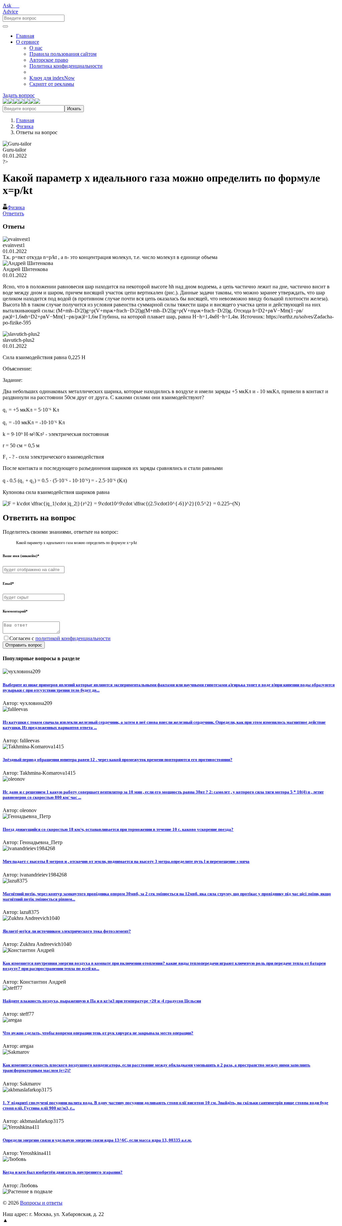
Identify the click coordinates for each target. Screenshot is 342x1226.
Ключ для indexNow (52, 78)
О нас (35, 48)
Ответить (13, 213)
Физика (24, 126)
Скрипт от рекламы (51, 84)
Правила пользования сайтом (63, 54)
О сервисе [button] (27, 42)
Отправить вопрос (23, 645)
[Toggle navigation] (5, 26)
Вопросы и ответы (41, 1203)
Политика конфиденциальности (66, 66)
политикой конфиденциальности (73, 638)
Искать (74, 108)
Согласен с (60, 638)
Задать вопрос (19, 95)
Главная (25, 36)
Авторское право (48, 60)
